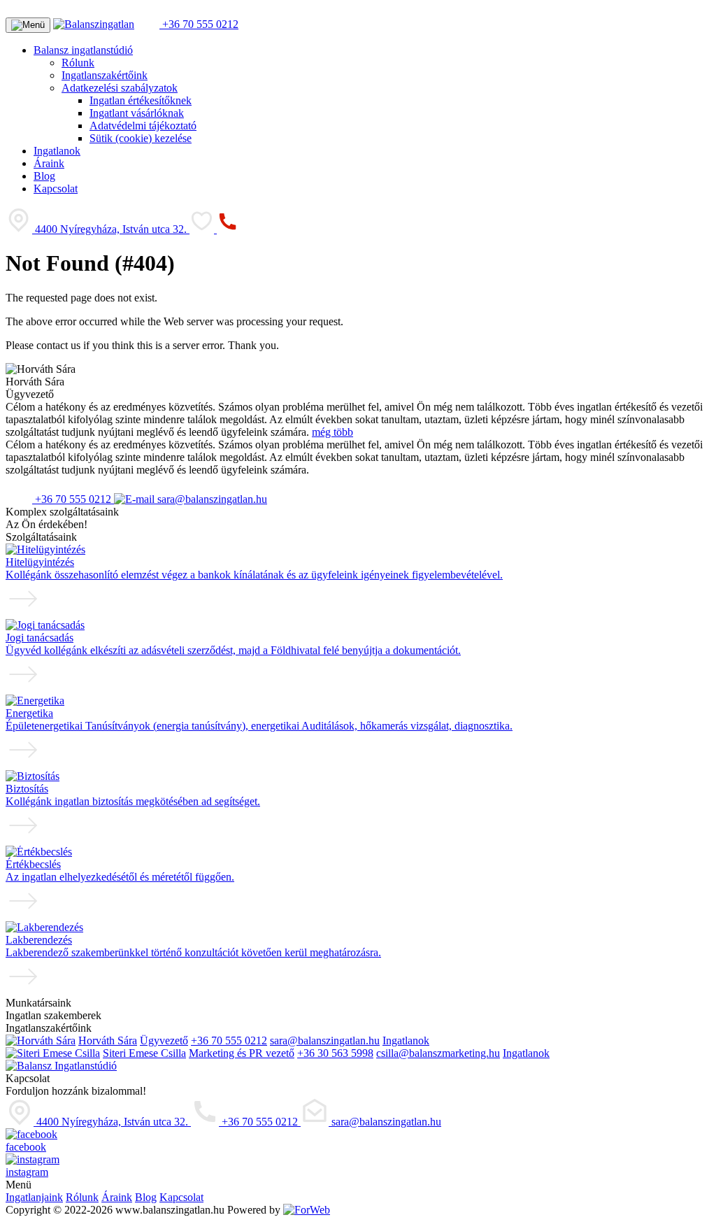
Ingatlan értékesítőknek (141, 100)
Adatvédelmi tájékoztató (143, 126)
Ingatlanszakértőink (105, 75)
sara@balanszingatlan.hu (211, 499)
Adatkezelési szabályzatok (120, 88)
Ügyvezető (164, 1040)
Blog (44, 176)
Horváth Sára (107, 1040)
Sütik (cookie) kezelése (141, 138)
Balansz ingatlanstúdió (83, 50)
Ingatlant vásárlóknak (137, 113)
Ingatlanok (57, 151)
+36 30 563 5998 (335, 1053)
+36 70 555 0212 (198, 24)
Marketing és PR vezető (241, 1053)
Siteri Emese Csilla (144, 1053)
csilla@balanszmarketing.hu (438, 1053)
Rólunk (78, 63)
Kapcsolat (56, 188)
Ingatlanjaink (34, 1197)
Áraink (49, 163)
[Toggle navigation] (28, 25)
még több (332, 432)
